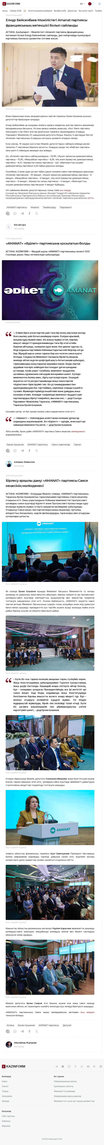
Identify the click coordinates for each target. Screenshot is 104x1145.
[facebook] (75, 1066)
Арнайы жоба (60, 11)
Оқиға (4, 1081)
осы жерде (65, 190)
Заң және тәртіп (86, 11)
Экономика (7, 1096)
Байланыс (6, 1121)
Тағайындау (49, 207)
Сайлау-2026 (15, 11)
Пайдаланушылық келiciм (65, 1081)
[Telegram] (22, 214)
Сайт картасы (8, 1116)
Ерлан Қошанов (15, 444)
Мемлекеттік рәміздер (64, 1091)
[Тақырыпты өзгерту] (91, 4)
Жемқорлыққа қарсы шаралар (67, 1096)
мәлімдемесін (78, 431)
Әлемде (5, 1101)
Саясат (77, 444)
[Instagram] (8, 214)
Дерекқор (72, 11)
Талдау (5, 1091)
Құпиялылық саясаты (63, 1086)
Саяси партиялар (61, 444)
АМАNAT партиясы (17, 207)
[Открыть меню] (99, 4)
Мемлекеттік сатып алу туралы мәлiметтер (74, 1101)
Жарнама (6, 1126)
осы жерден (87, 1012)
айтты (91, 198)
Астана (10, 1025)
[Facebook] (29, 214)
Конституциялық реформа (40, 11)
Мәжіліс (35, 207)
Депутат (67, 1025)
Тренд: (5, 11)
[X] (37, 214)
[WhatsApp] (15, 214)
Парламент (66, 207)
